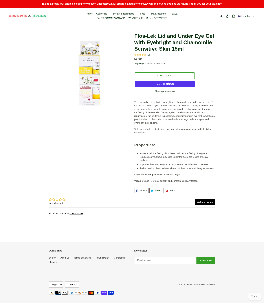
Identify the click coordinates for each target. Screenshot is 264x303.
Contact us (119, 257)
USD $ (71, 284)
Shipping (138, 63)
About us (65, 257)
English (55, 284)
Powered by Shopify (207, 284)
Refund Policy (102, 257)
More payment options (165, 91)
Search (52, 257)
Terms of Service (82, 257)
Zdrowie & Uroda (191, 284)
